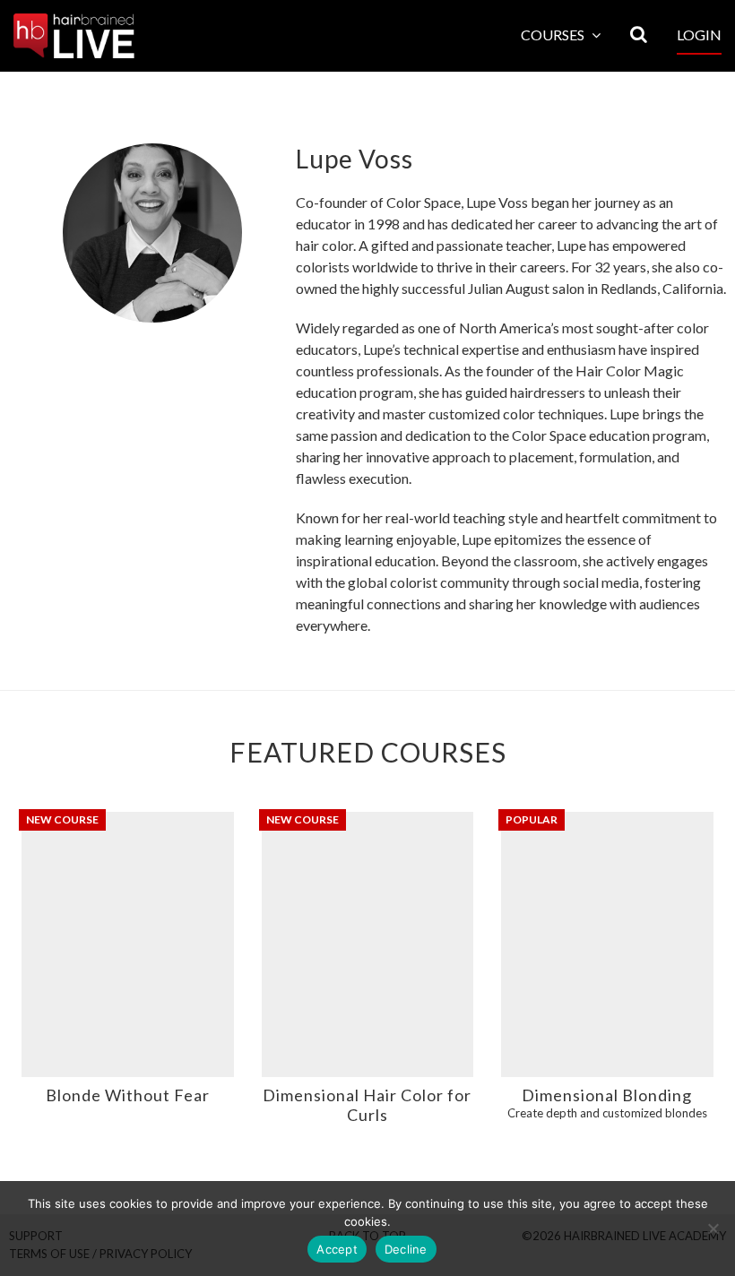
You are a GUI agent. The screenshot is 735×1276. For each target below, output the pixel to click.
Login (699, 34)
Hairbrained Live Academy (73, 35)
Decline (406, 1249)
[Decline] (713, 1228)
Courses (554, 34)
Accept (337, 1249)
